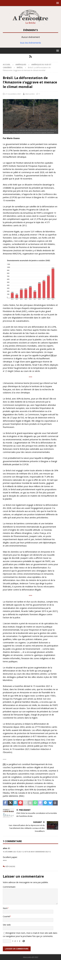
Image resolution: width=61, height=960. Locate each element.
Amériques (20, 64)
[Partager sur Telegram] (45, 802)
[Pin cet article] (20, 802)
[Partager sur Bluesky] (50, 802)
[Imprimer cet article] (30, 802)
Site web (7, 924)
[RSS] (30, 56)
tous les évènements (30, 42)
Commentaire (9, 886)
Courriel (6, 916)
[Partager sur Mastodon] (40, 802)
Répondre (10, 866)
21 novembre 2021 (13, 94)
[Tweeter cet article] (10, 802)
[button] (57, 3)
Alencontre (30, 94)
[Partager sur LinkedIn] (15, 802)
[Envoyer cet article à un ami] (25, 802)
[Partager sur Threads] (55, 802)
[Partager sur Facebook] (5, 802)
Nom (5, 908)
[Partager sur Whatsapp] (35, 802)
